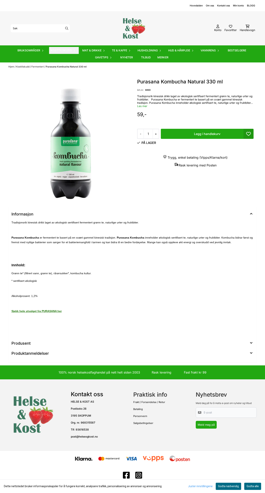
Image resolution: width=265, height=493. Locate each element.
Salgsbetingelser (143, 423)
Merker (162, 57)
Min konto (238, 5)
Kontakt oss (223, 5)
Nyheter (126, 57)
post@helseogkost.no (84, 436)
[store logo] (133, 28)
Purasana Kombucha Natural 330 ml (66, 66)
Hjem (11, 66)
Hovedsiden (196, 5)
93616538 (82, 429)
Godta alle (253, 486)
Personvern (140, 416)
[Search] (66, 28)
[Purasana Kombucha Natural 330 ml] (69, 139)
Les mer (142, 106)
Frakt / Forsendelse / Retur (149, 402)
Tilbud (146, 57)
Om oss (210, 5)
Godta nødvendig (228, 486)
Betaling (138, 409)
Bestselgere (237, 50)
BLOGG (251, 5)
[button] (248, 133)
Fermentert (37, 66)
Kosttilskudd (23, 66)
